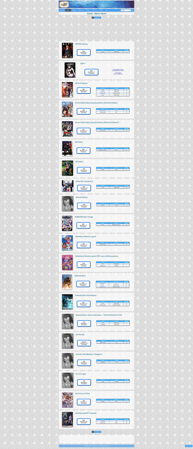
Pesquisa (88, 10)
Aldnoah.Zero (80, 276)
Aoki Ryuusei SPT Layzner (86, 413)
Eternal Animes (102, 93)
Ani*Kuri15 (80, 334)
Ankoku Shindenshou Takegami (89, 354)
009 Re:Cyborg (81, 44)
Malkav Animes (103, 342)
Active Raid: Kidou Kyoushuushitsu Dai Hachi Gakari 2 (97, 122)
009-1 (82, 63)
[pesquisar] (132, 10)
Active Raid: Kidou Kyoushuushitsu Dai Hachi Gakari (96, 103)
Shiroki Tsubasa (103, 244)
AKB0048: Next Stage (84, 217)
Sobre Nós (95, 10)
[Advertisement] (96, 30)
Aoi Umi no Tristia (82, 393)
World (103, 95)
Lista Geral (81, 10)
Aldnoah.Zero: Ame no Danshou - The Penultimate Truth (99, 315)
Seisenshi (102, 401)
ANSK (102, 89)
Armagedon (103, 362)
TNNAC (102, 169)
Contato (101, 10)
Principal (62, 10)
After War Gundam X (84, 181)
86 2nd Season (81, 83)
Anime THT (102, 283)
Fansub (74, 10)
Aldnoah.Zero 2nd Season (85, 295)
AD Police (79, 142)
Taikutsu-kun (102, 265)
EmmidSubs (103, 91)
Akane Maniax (82, 197)
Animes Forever (103, 110)
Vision (102, 224)
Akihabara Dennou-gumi (85, 236)
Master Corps (102, 422)
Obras (68, 10)
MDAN (102, 205)
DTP (103, 263)
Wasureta (102, 51)
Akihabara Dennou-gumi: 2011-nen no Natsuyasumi (96, 256)
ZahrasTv (105, 149)
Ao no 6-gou (81, 374)
